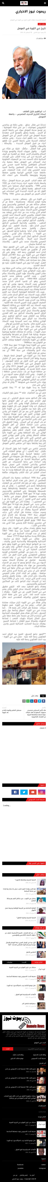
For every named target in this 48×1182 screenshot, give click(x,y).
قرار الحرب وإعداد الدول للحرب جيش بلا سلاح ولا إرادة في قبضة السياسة (19, 890)
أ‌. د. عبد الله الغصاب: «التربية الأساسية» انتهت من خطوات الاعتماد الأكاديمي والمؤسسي (20, 934)
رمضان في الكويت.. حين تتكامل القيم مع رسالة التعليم (21, 899)
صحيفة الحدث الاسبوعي (38, 1058)
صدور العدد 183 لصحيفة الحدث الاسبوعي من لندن (20, 1078)
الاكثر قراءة (38, 962)
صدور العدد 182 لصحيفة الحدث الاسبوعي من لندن (20, 1087)
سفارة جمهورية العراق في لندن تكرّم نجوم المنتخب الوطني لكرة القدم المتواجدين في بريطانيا (20, 1097)
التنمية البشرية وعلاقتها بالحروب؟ (25, 879)
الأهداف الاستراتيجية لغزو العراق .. (25, 994)
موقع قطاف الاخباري (16, 1058)
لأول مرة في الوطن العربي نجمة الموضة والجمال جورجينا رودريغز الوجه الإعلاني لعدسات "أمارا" (21, 943)
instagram (42, 1168)
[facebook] (15, 792)
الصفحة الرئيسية (41, 20)
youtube (20, 1168)
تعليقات (9, 962)
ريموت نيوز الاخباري (31, 11)
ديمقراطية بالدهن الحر (29, 1003)
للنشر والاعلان (24, 1175)
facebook (20, 1164)
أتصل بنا (32, 1175)
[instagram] (41, 792)
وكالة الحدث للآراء (18, 1054)
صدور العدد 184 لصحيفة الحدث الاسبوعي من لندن (20, 1068)
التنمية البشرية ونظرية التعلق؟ (26, 917)
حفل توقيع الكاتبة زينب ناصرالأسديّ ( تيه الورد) (21, 985)
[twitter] (24, 792)
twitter (44, 1164)
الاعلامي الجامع (31, 952)
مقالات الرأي (31, 20)
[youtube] (33, 792)
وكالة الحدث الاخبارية (39, 1054)
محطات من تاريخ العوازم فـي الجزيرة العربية (22, 967)
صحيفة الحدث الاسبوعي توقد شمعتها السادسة (21, 976)
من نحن (15, 1175)
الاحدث (24, 962)
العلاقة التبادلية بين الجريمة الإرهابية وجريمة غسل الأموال (20, 909)
